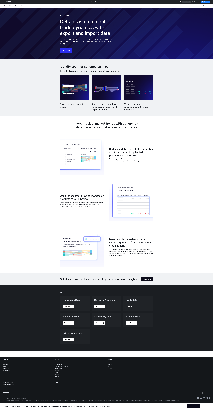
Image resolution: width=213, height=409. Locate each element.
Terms (18, 398)
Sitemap (23, 398)
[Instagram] (204, 398)
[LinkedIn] (198, 398)
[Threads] (209, 398)
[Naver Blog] (207, 398)
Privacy (13, 398)
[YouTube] (201, 398)
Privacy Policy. (105, 406)
